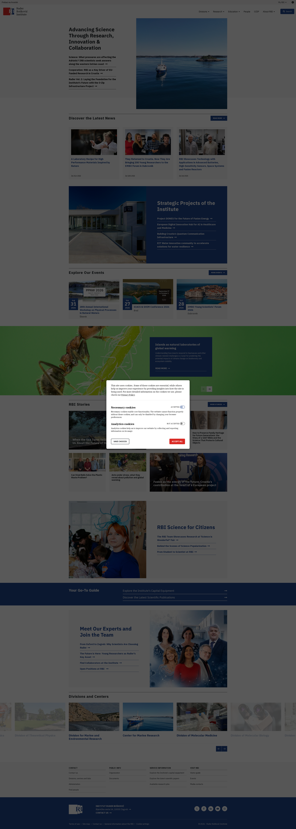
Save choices (120, 441)
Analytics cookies (122, 424)
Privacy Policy (128, 394)
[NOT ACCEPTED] (182, 427)
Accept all (177, 441)
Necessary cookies (123, 407)
